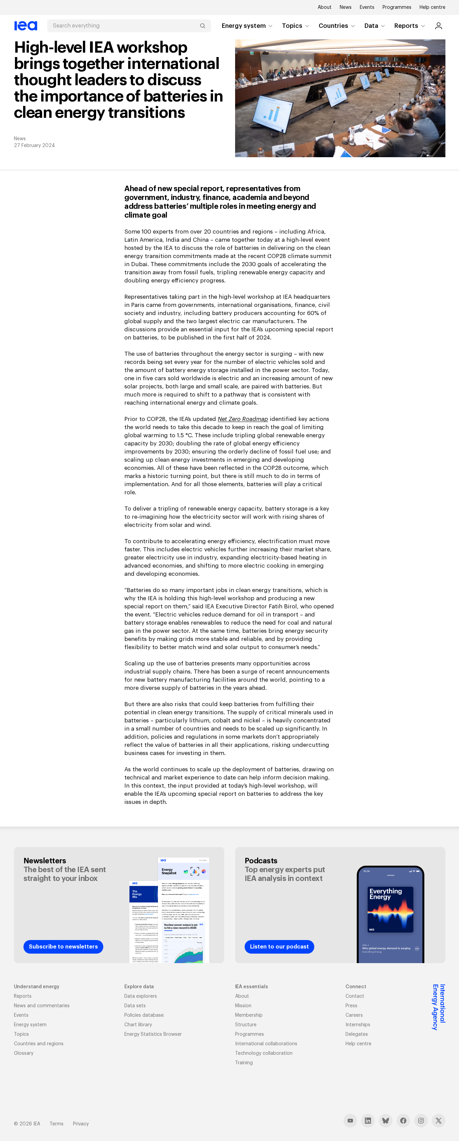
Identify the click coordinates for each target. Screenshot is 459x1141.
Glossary (23, 1053)
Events (367, 7)
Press (351, 1006)
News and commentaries (42, 1006)
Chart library (138, 1025)
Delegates (357, 1034)
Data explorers (140, 996)
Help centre (432, 7)
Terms (57, 1124)
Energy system (244, 26)
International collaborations (266, 1044)
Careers (354, 1015)
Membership (249, 1015)
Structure (246, 1025)
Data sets (135, 1006)
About (325, 7)
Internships (358, 1025)
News (346, 7)
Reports (406, 26)
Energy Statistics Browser (153, 1034)
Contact (355, 996)
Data (371, 26)
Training (244, 1063)
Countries (333, 26)
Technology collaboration (264, 1053)
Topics (292, 26)
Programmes (397, 7)
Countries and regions (39, 1044)
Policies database (144, 1015)
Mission (243, 1006)
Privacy (81, 1124)
